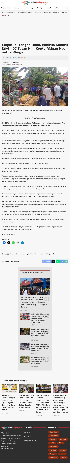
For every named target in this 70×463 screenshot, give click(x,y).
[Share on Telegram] (19, 57)
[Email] (22, 57)
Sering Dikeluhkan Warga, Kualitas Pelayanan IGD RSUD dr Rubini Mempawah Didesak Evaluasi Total (40, 318)
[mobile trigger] (3, 3)
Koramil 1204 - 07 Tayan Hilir (45, 254)
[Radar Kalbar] (35, 3)
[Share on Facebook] (10, 57)
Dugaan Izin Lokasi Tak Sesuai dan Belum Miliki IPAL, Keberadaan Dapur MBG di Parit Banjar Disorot (39, 333)
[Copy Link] (24, 57)
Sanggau (6, 15)
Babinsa (13, 254)
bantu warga (20, 254)
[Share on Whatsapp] (16, 57)
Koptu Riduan (30, 254)
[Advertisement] (35, 30)
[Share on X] (13, 57)
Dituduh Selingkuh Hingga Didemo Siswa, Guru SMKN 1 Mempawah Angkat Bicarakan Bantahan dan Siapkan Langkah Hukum (33, 302)
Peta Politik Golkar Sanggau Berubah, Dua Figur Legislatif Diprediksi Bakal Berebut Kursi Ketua (8, 402)
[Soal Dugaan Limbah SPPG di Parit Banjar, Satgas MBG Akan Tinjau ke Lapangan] (25, 359)
